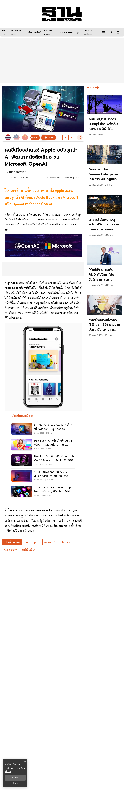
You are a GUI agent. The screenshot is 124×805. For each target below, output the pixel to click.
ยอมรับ (15, 777)
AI (26, 542)
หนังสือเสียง (28, 549)
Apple (36, 542)
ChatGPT (66, 542)
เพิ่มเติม (8, 771)
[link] (104, 118)
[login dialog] (118, 32)
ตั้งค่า (15, 783)
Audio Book (10, 549)
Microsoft (50, 542)
